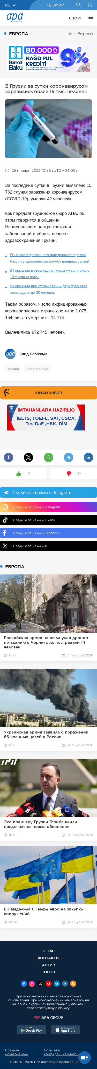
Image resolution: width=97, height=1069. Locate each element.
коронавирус (37, 369)
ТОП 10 (48, 972)
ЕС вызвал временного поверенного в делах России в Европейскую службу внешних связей (49, 258)
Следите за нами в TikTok (34, 520)
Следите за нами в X (30, 546)
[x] (40, 984)
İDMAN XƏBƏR (48, 393)
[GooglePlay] (31, 1030)
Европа (85, 33)
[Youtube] (49, 984)
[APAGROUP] (48, 1017)
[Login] (90, 5)
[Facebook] (24, 984)
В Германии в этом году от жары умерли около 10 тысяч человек (49, 273)
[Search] (78, 5)
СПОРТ (75, 18)
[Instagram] (32, 984)
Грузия (13, 369)
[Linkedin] (65, 984)
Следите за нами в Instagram (36, 507)
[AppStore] (65, 1030)
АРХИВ (48, 965)
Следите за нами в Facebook (36, 533)
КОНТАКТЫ (48, 958)
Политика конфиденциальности (62, 1052)
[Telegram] (57, 984)
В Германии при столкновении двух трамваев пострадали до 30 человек (48, 289)
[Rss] (73, 984)
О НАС (48, 951)
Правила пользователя (16, 1052)
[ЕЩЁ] (89, 18)
